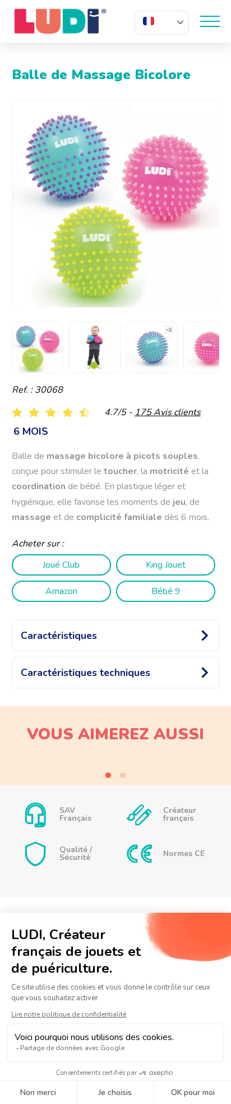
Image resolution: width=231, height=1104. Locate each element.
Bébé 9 (166, 591)
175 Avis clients (168, 412)
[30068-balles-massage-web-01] (116, 204)
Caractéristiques (59, 635)
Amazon (61, 591)
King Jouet (166, 565)
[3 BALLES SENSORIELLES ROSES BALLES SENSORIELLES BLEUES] (116, 763)
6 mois (30, 431)
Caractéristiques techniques (85, 672)
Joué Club (61, 565)
